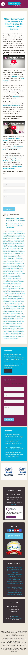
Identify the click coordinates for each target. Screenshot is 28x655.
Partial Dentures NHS (11, 323)
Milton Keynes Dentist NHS (17, 310)
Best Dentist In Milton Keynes (10, 241)
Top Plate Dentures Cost (17, 330)
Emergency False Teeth (8, 286)
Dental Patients (11, 258)
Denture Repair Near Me (9, 268)
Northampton (16, 159)
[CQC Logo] (11, 510)
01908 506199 (15, 616)
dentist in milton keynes (8, 261)
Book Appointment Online (14, 3)
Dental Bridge (6, 233)
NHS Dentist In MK (11, 318)
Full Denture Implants (16, 288)
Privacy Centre (4, 631)
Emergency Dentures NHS (14, 285)
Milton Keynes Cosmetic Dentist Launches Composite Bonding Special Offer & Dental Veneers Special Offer (14, 436)
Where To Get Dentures (12, 338)
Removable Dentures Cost (9, 326)
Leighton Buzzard (15, 161)
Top (26, 653)
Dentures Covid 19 (18, 271)
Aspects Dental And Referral (15, 231)
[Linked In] (13, 530)
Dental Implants (15, 235)
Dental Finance (18, 146)
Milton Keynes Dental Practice (13, 308)
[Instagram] (20, 530)
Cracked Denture (14, 255)
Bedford (5, 161)
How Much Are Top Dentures (15, 295)
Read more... (14, 504)
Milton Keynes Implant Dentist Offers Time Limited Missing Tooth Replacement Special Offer (14, 456)
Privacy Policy (12, 631)
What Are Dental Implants (12, 333)
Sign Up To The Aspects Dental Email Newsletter (14, 535)
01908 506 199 (16, 5)
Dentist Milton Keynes (8, 263)
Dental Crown (13, 233)
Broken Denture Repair (12, 250)
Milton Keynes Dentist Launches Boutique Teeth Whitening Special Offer (14, 583)
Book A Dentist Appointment (14, 245)
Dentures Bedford (19, 270)
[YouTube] (18, 530)
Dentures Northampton (12, 275)
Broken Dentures (17, 251)
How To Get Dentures (8, 306)
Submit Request (8, 209)
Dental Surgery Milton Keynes (17, 260)
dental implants (6, 235)
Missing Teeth (6, 311)
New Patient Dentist (19, 238)
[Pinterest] (15, 530)
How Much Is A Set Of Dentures (15, 305)
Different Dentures (7, 278)
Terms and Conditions (22, 631)
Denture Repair (16, 265)
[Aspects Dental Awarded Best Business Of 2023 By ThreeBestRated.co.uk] (14, 547)
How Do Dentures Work (14, 291)
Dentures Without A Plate (14, 276)
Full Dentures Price (12, 290)
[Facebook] (8, 530)
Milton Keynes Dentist (8, 238)
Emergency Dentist (20, 236)
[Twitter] (10, 530)
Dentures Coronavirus (8, 271)
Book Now (7, 371)
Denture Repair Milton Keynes (16, 266)
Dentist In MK (18, 261)
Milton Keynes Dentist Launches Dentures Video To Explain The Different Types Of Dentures (14, 24)
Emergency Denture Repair (11, 281)
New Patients (11, 157)
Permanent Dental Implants (11, 106)
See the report (11, 517)
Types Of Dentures (7, 331)
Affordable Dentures (18, 240)
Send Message (8, 419)
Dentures (16, 97)
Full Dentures (15, 76)
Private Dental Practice (16, 325)
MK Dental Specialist (15, 311)
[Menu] (24, 4)
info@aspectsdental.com (16, 618)
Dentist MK (17, 263)
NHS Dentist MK (14, 320)
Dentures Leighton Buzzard (9, 273)
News (4, 240)
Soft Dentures (14, 328)
